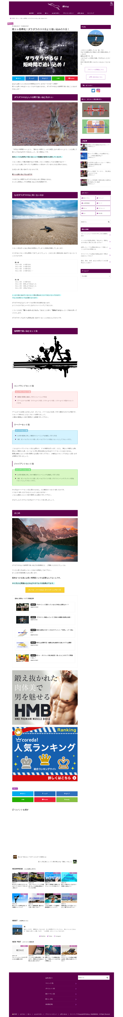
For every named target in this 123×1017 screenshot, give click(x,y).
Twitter (50, 936)
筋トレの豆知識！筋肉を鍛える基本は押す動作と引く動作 (99, 181)
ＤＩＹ (100, 203)
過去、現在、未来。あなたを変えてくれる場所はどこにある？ (94, 261)
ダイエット (102, 208)
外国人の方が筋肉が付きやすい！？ (99, 145)
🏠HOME (31, 13)
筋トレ (46, 13)
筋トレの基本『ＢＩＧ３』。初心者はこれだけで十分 (99, 172)
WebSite (43, 936)
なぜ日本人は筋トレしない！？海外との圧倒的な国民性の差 (99, 163)
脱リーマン (86, 198)
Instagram (58, 936)
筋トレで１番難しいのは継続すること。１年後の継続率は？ (98, 154)
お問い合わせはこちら (95, 77)
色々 (84, 213)
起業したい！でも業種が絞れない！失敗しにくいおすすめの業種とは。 (94, 248)
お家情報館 (86, 203)
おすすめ (39, 13)
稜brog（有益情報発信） (92, 1014)
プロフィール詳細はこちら (96, 69)
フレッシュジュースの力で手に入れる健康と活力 (94, 234)
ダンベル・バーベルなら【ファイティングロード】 (45, 590)
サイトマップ (90, 13)
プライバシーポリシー (68, 13)
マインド (101, 198)
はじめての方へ (56, 13)
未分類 (100, 213)
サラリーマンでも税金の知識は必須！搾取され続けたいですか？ (94, 255)
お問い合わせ (80, 13)
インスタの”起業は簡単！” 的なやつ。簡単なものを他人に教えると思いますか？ (94, 241)
